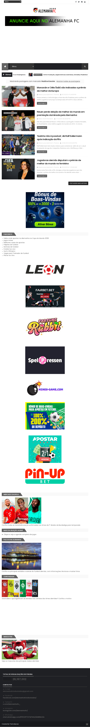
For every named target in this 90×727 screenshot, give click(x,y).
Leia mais (41, 103)
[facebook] (76, 2)
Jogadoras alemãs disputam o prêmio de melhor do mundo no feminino (59, 162)
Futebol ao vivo (9, 249)
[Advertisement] (45, 46)
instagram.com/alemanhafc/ (15, 710)
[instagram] (82, 2)
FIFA (5, 161)
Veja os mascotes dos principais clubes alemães (20, 661)
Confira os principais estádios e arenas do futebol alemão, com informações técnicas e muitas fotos (41, 571)
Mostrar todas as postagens (68, 81)
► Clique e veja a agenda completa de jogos (19, 534)
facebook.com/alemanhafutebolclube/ (19, 698)
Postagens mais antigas (78, 183)
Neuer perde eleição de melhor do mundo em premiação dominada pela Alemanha (61, 113)
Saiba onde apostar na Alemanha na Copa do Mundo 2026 (26, 238)
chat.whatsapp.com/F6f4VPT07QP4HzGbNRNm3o (23, 717)
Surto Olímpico (9, 251)
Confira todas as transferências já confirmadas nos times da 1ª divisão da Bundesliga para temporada (41, 525)
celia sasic (7, 89)
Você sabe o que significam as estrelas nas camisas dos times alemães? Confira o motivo (36, 598)
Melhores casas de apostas (14, 242)
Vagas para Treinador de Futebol (16, 253)
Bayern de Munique (10, 113)
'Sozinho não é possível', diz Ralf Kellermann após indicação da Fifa (59, 137)
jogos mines (8, 240)
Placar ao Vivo (9, 255)
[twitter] (79, 2)
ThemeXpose (14, 724)
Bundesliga (27, 75)
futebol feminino (10, 137)
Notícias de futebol (11, 247)
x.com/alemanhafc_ (11, 704)
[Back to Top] (87, 724)
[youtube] (85, 2)
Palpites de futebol (11, 245)
